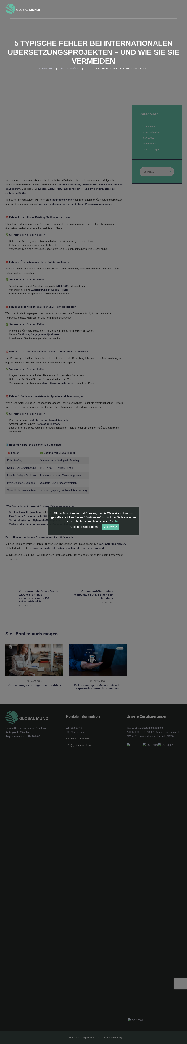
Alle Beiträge (69, 68)
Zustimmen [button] (110, 527)
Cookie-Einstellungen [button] (84, 526)
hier (117, 521)
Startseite (46, 68)
